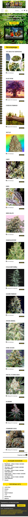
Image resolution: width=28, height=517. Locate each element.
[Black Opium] (15, 89)
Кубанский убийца (11, 267)
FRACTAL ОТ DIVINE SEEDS (13, 374)
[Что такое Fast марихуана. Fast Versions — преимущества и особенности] (15, 62)
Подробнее (22, 74)
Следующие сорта (21, 455)
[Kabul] (15, 197)
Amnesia (6, 480)
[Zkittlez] (15, 143)
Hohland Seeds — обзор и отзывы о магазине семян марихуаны (15, 474)
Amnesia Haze (8, 496)
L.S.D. (6, 494)
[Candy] (15, 170)
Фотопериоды (10, 72)
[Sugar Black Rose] (15, 251)
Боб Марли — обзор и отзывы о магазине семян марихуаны (14, 477)
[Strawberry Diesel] (15, 439)
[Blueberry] (15, 412)
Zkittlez (8, 132)
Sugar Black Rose (11, 240)
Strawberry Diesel (11, 428)
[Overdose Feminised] (15, 116)
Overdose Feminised (12, 105)
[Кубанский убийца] (15, 278)
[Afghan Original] (15, 331)
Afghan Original (10, 321)
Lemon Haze (7, 487)
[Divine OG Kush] (15, 358)
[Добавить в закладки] (24, 10)
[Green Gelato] (15, 224)
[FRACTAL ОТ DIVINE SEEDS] (15, 385)
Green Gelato (10, 213)
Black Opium (9, 78)
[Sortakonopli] (6, 10)
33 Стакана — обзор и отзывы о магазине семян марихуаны (14, 471)
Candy (8, 159)
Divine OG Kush (10, 348)
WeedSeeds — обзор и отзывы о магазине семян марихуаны (14, 464)
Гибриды (9, 288)
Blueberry (9, 401)
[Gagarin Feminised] (15, 304)
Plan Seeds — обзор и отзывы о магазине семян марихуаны (14, 467)
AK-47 (6, 491)
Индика (9, 99)
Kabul (7, 186)
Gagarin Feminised (11, 294)
